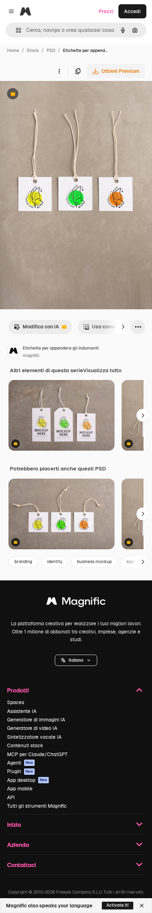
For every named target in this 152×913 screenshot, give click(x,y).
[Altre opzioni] (59, 71)
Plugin (20, 771)
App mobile (20, 788)
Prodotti (18, 690)
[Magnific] (76, 602)
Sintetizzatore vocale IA (34, 737)
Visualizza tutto (102, 370)
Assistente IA (21, 711)
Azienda (18, 844)
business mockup (94, 561)
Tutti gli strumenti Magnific (37, 806)
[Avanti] (123, 327)
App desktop (27, 780)
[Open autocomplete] (15, 30)
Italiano (76, 660)
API (11, 797)
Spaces (15, 702)
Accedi (132, 11)
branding (23, 561)
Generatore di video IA (32, 728)
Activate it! (117, 905)
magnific (31, 355)
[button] (76, 660)
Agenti (20, 763)
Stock (33, 50)
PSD (51, 50)
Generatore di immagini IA (36, 719)
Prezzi (106, 11)
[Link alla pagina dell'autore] (13, 352)
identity (54, 561)
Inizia (14, 824)
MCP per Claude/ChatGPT (37, 754)
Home (13, 50)
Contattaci (21, 864)
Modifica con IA (36, 328)
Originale (46, 94)
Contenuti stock (25, 745)
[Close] (142, 905)
